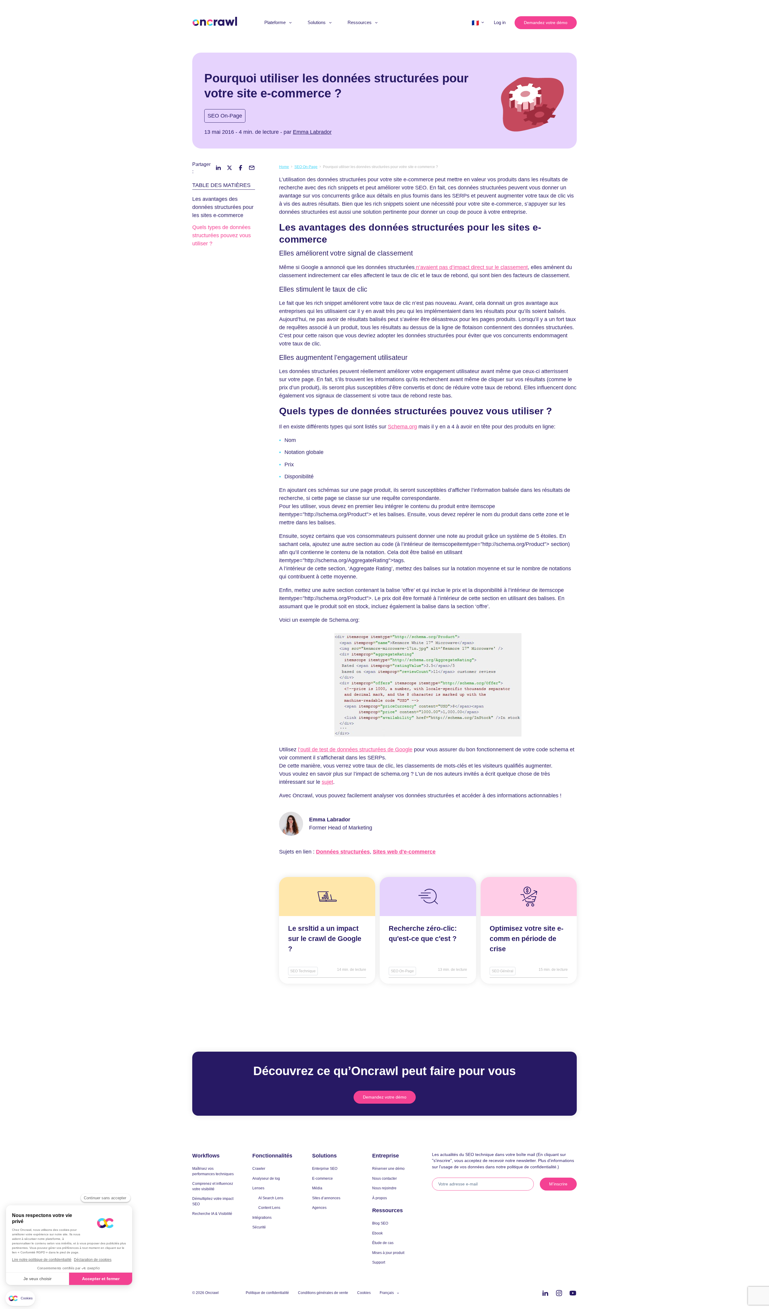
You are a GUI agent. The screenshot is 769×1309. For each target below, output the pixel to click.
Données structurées (343, 852)
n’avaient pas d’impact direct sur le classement (471, 267)
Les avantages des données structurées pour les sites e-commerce (223, 207)
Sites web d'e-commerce (404, 852)
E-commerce (322, 1178)
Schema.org (402, 427)
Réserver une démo (388, 1168)
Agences (319, 1207)
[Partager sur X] (229, 168)
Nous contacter (384, 1178)
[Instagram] (559, 1293)
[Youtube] (573, 1293)
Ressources (360, 22)
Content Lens (269, 1207)
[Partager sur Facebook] (240, 168)
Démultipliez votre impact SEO (212, 1201)
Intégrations (262, 1217)
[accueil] (214, 21)
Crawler (258, 1168)
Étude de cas (383, 1243)
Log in (500, 22)
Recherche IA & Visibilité (212, 1214)
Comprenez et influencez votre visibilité (212, 1186)
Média (317, 1188)
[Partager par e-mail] (251, 168)
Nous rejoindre (384, 1188)
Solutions (317, 22)
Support (378, 1262)
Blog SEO (380, 1223)
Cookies (364, 1293)
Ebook (377, 1233)
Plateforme (275, 22)
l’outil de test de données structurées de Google (355, 749)
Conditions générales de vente (323, 1293)
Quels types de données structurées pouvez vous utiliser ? (221, 235)
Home (284, 167)
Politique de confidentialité (267, 1293)
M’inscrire (558, 1184)
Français (387, 1293)
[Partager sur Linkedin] (218, 168)
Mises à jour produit (388, 1253)
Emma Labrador (312, 132)
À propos (379, 1198)
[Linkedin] (545, 1293)
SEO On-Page (225, 116)
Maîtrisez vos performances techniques (213, 1171)
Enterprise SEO (324, 1168)
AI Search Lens (270, 1198)
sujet (327, 782)
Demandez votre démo (545, 22)
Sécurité (259, 1227)
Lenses (258, 1188)
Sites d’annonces (326, 1198)
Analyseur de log (266, 1178)
